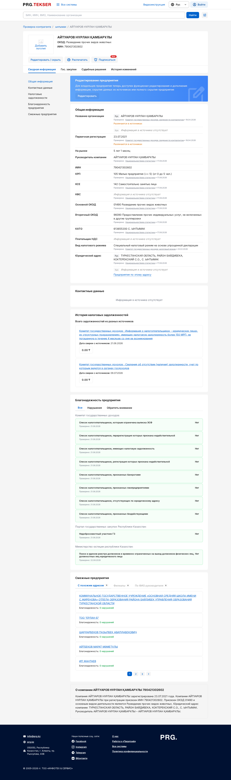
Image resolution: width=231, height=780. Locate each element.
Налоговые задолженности (37, 95)
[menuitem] (44, 81)
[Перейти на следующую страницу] (148, 674)
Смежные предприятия (42, 114)
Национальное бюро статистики (140, 161)
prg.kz (30, 742)
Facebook (81, 741)
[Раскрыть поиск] (205, 15)
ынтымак (60, 26)
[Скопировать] (200, 120)
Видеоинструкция (154, 4)
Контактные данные (40, 87)
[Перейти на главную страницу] (37, 4)
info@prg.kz (34, 736)
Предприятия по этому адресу (132, 274)
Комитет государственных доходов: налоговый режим (150, 249)
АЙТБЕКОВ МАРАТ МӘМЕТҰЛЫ (98, 646)
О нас (115, 736)
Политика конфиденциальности (130, 751)
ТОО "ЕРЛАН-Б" (89, 617)
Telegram (81, 752)
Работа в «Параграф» (124, 741)
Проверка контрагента (37, 26)
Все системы (119, 746)
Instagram (81, 747)
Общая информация (40, 81)
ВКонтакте (81, 758)
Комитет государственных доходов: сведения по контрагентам (154, 120)
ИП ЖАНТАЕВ (87, 661)
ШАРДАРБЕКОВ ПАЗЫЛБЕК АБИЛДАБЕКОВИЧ (108, 632)
